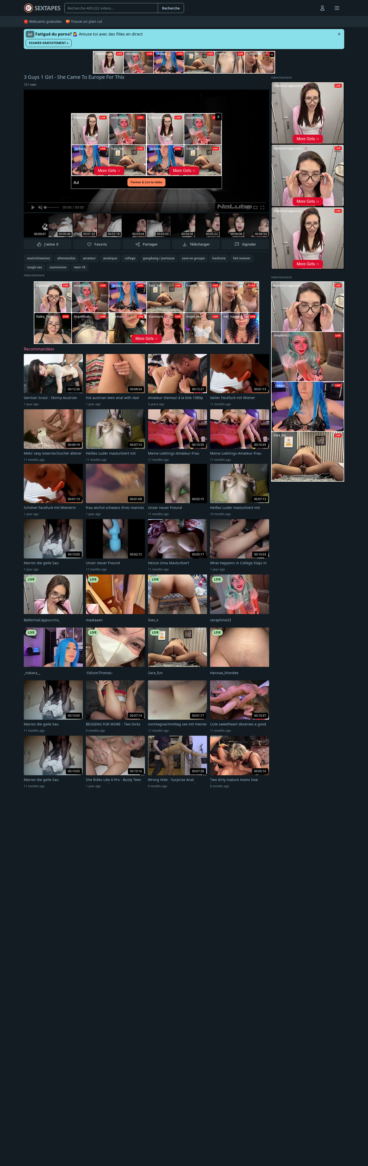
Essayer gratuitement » (48, 43)
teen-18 (79, 267)
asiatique (110, 258)
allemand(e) (66, 258)
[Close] (339, 34)
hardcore (219, 258)
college (130, 258)
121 (30, 84)
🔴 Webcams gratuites (43, 21)
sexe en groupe (193, 258)
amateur (89, 258)
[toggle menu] (311, 8)
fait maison (241, 258)
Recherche (171, 8)
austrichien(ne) (38, 258)
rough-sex (34, 267)
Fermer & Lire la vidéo (146, 182)
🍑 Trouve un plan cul (84, 21)
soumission (58, 267)
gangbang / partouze (158, 258)
